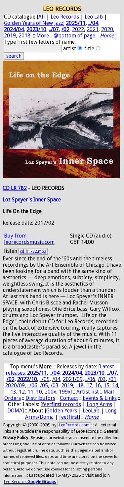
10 (39, 392)
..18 (80, 385)
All (41, 17)
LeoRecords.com (74, 425)
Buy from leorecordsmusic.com (29, 239)
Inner (40, 199)
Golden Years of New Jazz (33, 23)
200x (50, 392)
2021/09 (73, 379)
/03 (102, 379)
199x (64, 392)
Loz (7, 199)
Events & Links (100, 398)
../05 (45, 379)
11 (30, 392)
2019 (10, 35)
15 (106, 385)
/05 (44, 385)
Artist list (87, 392)
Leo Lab (94, 17)
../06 (90, 379)
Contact (69, 398)
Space (54, 199)
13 (13, 392)
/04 (56, 379)
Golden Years (61, 410)
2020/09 (15, 385)
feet (69, 417)
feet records (61, 404)
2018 (24, 35)
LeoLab (91, 410)
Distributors (40, 398)
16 (98, 385)
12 (22, 392)
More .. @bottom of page (65, 35)
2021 (93, 29)
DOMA (14, 410)
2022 (78, 29)
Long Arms (99, 404)
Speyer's (22, 199)
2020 (107, 29)
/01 (112, 379)
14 (115, 385)
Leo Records (65, 17)
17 (89, 385)
